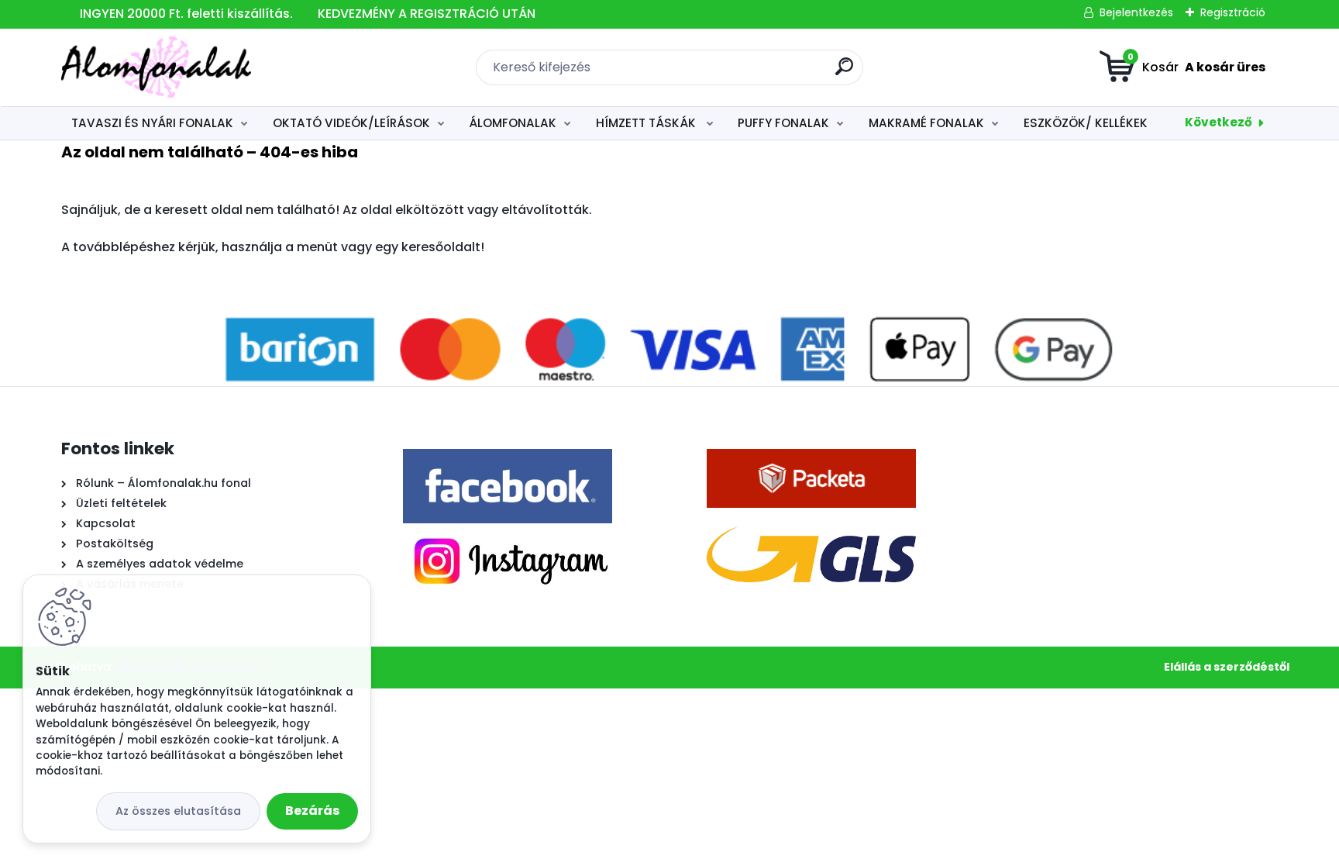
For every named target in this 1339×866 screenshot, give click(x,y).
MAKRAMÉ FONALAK (926, 123)
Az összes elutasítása (178, 811)
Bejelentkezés (1136, 12)
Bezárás (312, 810)
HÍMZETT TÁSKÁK (647, 123)
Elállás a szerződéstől (1226, 667)
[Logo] (156, 67)
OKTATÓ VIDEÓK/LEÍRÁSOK (351, 123)
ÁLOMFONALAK (512, 123)
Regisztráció (1232, 12)
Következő (1218, 122)
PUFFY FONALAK (783, 123)
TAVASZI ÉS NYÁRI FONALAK (152, 123)
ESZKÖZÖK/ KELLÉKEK (1086, 123)
